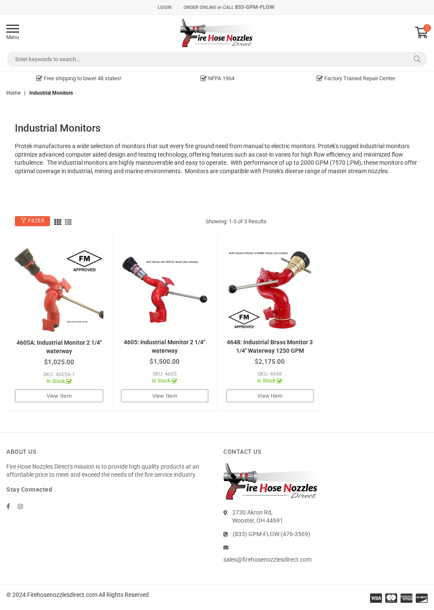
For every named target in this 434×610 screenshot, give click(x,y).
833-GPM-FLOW (254, 7)
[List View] (68, 221)
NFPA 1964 (220, 78)
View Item (59, 396)
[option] (78, 78)
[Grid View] (57, 221)
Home (13, 93)
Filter (36, 221)
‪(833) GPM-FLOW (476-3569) (271, 534)
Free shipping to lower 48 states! (81, 78)
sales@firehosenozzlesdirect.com (267, 559)
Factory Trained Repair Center (359, 78)
